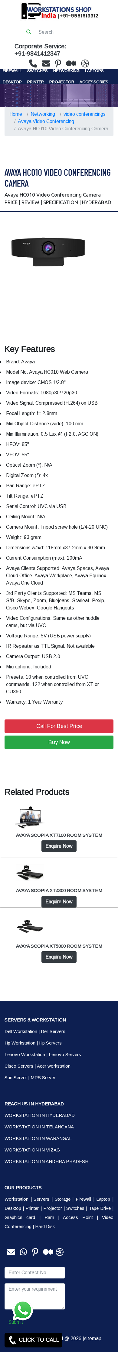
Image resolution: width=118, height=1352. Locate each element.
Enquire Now (59, 846)
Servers (41, 1199)
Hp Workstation (20, 1042)
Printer (32, 1208)
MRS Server (43, 1077)
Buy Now (59, 742)
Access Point (78, 1217)
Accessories (94, 82)
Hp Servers (50, 1042)
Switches (37, 70)
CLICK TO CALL (38, 1340)
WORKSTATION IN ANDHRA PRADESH (46, 1161)
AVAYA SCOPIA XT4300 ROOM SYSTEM (59, 890)
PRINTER (35, 82)
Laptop (103, 1199)
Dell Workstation (21, 1031)
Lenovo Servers (65, 1054)
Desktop (12, 82)
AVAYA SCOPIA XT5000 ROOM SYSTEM (59, 946)
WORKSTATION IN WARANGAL (38, 1138)
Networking (66, 70)
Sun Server (16, 1077)
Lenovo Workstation (25, 1054)
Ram (49, 1217)
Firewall (12, 70)
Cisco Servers (19, 1066)
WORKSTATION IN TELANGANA (39, 1126)
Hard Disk (45, 1226)
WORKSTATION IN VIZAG (32, 1149)
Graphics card (20, 1217)
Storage (62, 1199)
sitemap (92, 1338)
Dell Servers (53, 1031)
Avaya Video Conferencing (46, 121)
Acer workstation (53, 1066)
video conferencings (85, 114)
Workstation (16, 1199)
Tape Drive (100, 1208)
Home (15, 114)
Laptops (94, 70)
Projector (61, 82)
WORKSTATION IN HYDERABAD (40, 1115)
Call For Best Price (59, 726)
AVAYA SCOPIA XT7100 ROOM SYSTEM (59, 835)
